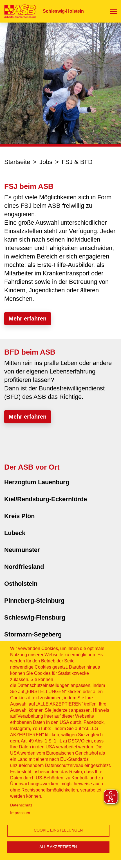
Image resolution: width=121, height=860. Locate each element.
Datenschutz (21, 805)
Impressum (20, 813)
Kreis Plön (19, 515)
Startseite (17, 161)
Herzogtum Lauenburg (36, 482)
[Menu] (113, 11)
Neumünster (22, 549)
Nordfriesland (24, 566)
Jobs (45, 161)
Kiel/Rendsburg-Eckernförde (45, 499)
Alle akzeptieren (58, 847)
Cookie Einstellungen (58, 830)
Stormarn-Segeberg (33, 634)
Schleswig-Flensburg (34, 617)
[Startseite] (18, 11)
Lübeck (14, 532)
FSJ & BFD (77, 161)
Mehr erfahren (27, 318)
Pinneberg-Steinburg (34, 600)
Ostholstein (20, 583)
